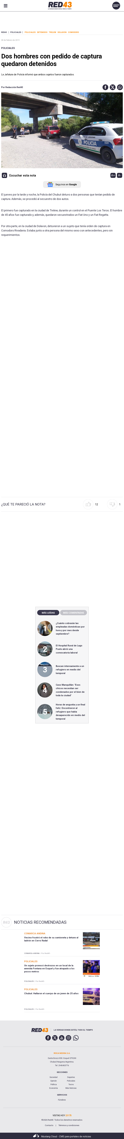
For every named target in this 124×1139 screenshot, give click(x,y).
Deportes (71, 1077)
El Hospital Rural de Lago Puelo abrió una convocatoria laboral (69, 649)
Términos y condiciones (68, 1125)
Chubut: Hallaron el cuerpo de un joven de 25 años (51, 993)
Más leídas (48, 612)
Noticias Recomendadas (40, 922)
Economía (53, 1088)
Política (54, 1084)
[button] (104, 87)
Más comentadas (73, 612)
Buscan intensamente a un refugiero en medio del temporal (70, 670)
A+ (113, 175)
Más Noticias (71, 1088)
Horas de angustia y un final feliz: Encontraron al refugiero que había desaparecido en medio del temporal (70, 711)
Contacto (49, 1125)
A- (119, 175)
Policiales (8, 48)
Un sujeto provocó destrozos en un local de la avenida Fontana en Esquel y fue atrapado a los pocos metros (49, 968)
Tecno (71, 1084)
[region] (62, 539)
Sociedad (53, 1077)
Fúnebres (62, 1100)
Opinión (53, 1081)
